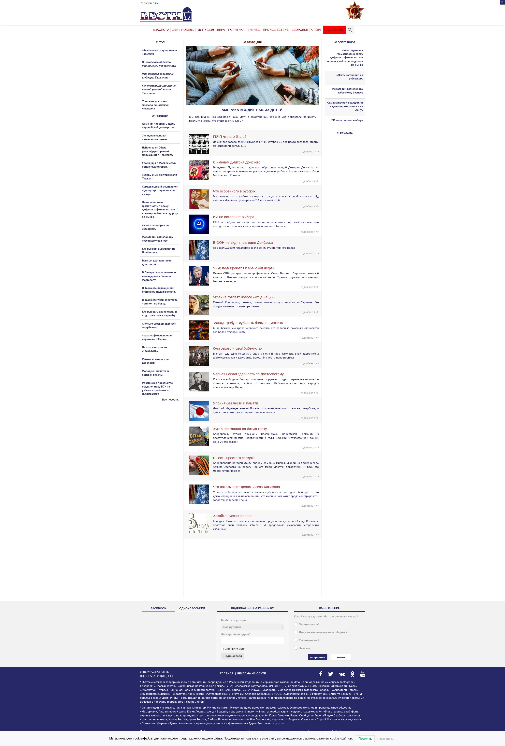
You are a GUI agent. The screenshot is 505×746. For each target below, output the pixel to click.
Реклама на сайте (251, 673)
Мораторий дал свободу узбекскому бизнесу (347, 90)
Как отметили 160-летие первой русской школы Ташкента (159, 89)
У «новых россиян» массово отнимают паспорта (155, 105)
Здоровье (300, 29)
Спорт (316, 29)
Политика (236, 29)
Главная (226, 673)
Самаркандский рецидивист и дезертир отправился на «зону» (160, 190)
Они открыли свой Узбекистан (238, 348)
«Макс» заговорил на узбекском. (349, 77)
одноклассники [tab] (192, 608)
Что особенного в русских (234, 191)
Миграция (205, 29)
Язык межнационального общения (323, 632)
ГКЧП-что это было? (229, 137)
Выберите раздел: (234, 620)
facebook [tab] (158, 608)
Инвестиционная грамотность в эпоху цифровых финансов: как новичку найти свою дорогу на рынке (160, 209)
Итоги (341, 657)
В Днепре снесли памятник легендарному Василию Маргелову (159, 276)
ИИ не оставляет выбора (233, 217)
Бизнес (254, 29)
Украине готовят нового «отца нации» (244, 297)
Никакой (304, 648)
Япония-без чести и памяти (235, 403)
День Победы (183, 29)
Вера (221, 29)
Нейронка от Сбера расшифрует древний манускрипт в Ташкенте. (157, 151)
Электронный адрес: (235, 634)
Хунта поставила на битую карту (240, 429)
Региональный (309, 640)
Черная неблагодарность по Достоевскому (248, 374)
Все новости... (171, 399)
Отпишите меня (235, 648)
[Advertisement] (163, 444)
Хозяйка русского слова (232, 516)
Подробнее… (386, 738)
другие (279, 723)
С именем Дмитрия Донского (236, 162)
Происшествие (276, 29)
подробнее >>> (310, 151)
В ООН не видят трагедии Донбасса (243, 243)
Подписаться (233, 655)
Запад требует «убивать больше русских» (248, 323)
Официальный (309, 624)
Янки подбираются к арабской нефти (243, 268)
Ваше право (334, 29)
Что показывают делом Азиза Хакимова (246, 487)
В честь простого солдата (235, 458)
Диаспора (161, 29)
